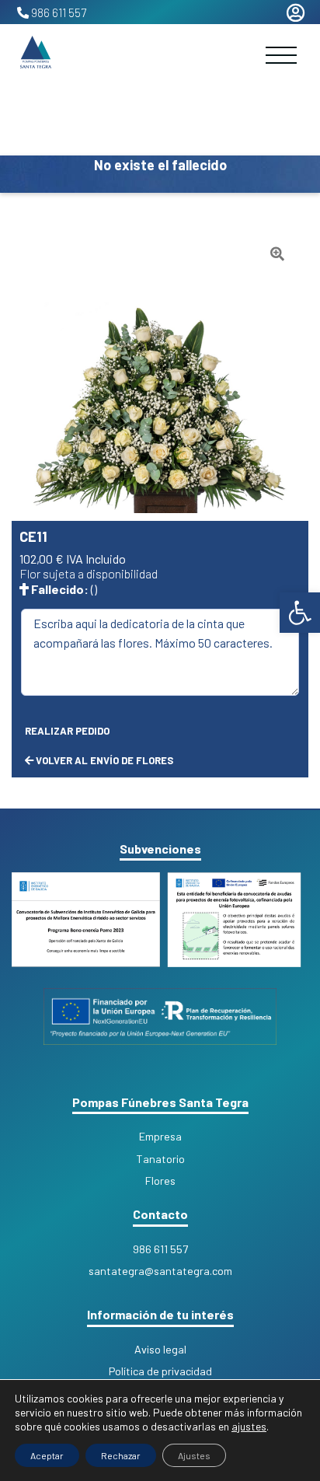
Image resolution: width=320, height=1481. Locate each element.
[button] (277, 255)
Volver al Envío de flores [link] (103, 760)
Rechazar (121, 1455)
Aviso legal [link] (160, 1349)
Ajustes (194, 1455)
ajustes (248, 1426)
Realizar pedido (67, 731)
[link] (300, 612)
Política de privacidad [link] (160, 1371)
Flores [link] (160, 1180)
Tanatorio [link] (160, 1158)
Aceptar (47, 1455)
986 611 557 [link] (58, 12)
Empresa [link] (160, 1136)
